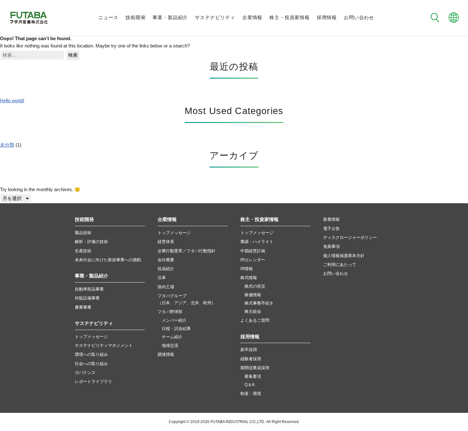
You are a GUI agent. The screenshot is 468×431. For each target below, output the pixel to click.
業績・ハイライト (256, 241)
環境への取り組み (91, 354)
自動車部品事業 (89, 289)
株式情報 (248, 277)
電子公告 (331, 228)
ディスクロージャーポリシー (350, 237)
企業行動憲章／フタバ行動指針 (187, 250)
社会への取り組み (91, 363)
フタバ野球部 (170, 311)
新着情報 (331, 219)
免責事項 (331, 246)
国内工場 (166, 286)
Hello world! (12, 100)
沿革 (162, 277)
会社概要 (166, 259)
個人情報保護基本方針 (344, 255)
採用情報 (327, 17)
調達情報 (166, 354)
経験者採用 (250, 358)
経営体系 (166, 241)
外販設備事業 (87, 298)
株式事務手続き (259, 303)
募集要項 (253, 376)
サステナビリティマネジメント (104, 345)
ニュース (108, 17)
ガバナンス (85, 372)
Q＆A (250, 385)
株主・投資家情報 (289, 17)
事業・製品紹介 (170, 17)
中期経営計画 (252, 250)
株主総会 (253, 311)
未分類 (7, 144)
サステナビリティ (215, 17)
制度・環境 (250, 393)
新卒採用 (248, 349)
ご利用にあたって (339, 264)
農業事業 (83, 307)
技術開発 (135, 17)
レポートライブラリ (93, 381)
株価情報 (253, 295)
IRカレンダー (252, 259)
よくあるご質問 (254, 320)
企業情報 (252, 17)
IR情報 (246, 268)
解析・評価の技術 (91, 241)
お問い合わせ (359, 17)
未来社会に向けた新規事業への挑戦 (108, 259)
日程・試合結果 (176, 329)
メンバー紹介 (174, 320)
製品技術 (83, 232)
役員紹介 (166, 268)
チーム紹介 (172, 337)
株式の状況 (255, 286)
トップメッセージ (91, 336)
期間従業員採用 (254, 367)
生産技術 (83, 250)
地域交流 (170, 345)
